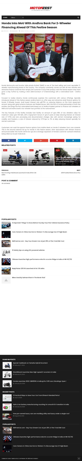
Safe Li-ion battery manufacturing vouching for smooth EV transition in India (41, 404)
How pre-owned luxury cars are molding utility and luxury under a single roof (41, 414)
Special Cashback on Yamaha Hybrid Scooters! (14, 160)
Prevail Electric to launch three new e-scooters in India (41, 160)
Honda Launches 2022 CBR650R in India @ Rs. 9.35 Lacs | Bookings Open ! (39, 381)
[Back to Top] (78, 458)
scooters (32, 31)
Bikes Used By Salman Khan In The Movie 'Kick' (28, 278)
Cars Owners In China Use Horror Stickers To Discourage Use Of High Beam (39, 232)
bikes (22, 31)
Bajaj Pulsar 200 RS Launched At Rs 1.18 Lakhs (28, 268)
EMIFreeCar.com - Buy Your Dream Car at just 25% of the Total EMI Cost (38, 241)
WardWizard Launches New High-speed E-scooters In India (34, 372)
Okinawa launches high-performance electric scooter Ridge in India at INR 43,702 (42, 259)
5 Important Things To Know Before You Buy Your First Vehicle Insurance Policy (40, 223)
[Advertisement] (17, 316)
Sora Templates (13, 458)
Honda (26, 31)
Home (5, 17)
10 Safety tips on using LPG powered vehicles (28, 250)
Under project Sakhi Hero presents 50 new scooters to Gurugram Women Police (66, 159)
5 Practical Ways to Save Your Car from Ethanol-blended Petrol (36, 395)
